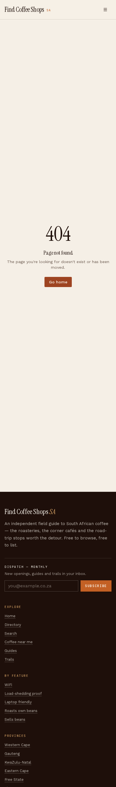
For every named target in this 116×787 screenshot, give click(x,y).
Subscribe (96, 586)
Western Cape (17, 745)
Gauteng (12, 753)
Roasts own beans (21, 711)
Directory (13, 625)
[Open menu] (105, 9)
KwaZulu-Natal (18, 762)
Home (10, 616)
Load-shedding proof (23, 693)
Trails (9, 659)
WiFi (8, 685)
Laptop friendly (18, 702)
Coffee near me (19, 642)
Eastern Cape (17, 771)
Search (11, 633)
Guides (11, 651)
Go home (58, 282)
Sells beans (15, 719)
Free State (14, 779)
